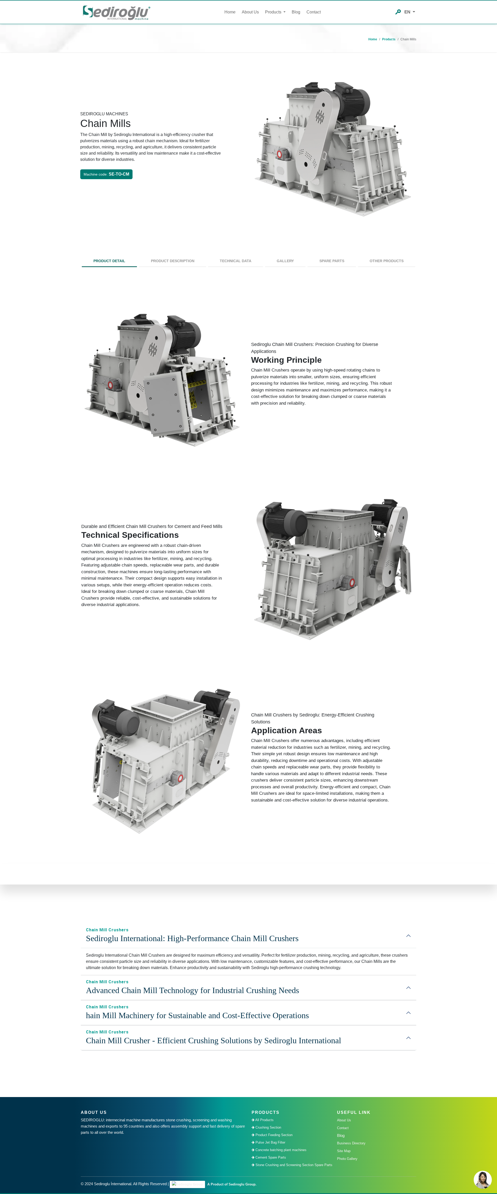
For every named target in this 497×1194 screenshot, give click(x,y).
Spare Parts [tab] (331, 261)
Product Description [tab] (172, 261)
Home (230, 12)
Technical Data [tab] (235, 261)
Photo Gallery (347, 1159)
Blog (296, 12)
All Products (264, 1120)
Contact (313, 12)
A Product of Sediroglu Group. (231, 1184)
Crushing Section (267, 1127)
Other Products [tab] (387, 261)
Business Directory (351, 1143)
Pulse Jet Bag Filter (269, 1142)
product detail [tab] (109, 261)
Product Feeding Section (273, 1135)
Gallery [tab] (285, 261)
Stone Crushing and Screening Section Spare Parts (292, 1165)
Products (389, 39)
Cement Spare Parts (270, 1157)
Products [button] (273, 12)
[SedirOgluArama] (398, 11)
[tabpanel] (248, 569)
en (408, 12)
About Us (250, 12)
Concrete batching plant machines (280, 1150)
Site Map (343, 1151)
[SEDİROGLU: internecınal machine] (116, 12)
